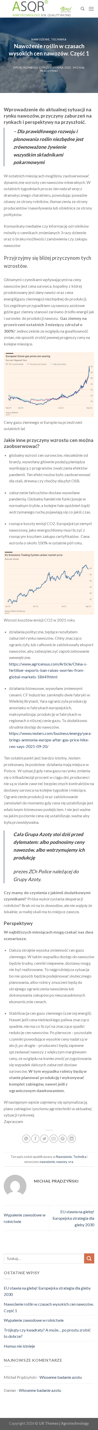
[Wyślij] (89, 1258)
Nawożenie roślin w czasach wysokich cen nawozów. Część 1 (49, 1307)
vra (70, 1162)
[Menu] (91, 9)
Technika (58, 39)
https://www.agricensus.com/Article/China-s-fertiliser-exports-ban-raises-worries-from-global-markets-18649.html (48, 670)
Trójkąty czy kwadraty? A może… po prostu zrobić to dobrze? (47, 1333)
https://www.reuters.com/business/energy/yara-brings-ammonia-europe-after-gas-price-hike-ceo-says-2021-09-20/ (50, 739)
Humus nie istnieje (19, 1346)
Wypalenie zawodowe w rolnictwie (34, 1320)
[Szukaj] (82, 9)
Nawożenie (40, 39)
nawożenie (47, 1162)
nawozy (61, 1162)
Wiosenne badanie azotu (60, 1377)
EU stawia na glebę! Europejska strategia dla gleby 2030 (73, 1218)
